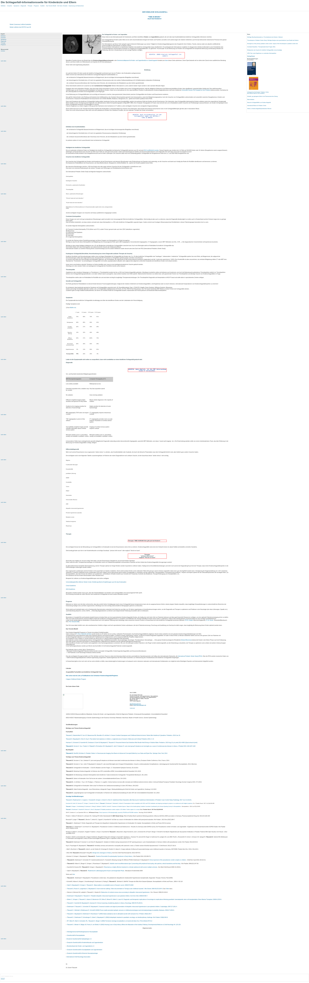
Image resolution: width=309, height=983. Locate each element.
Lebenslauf (132, 708)
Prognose (36, 5)
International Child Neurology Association (78, 957)
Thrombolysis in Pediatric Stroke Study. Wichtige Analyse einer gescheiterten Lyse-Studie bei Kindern (273, 40)
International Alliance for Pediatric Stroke (256, 105)
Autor (166, 60)
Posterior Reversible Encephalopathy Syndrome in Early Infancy (114, 856)
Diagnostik (23, 5)
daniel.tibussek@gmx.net (139, 705)
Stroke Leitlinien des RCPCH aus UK (20, 27)
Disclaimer (3, 979)
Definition (3, 5)
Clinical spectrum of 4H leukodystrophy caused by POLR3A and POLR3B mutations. (119, 812)
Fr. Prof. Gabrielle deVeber (83, 634)
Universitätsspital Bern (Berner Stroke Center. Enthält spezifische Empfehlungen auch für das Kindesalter (96, 582)
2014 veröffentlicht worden (151, 150)
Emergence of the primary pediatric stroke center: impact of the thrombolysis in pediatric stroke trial (272, 43)
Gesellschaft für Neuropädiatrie (76, 935)
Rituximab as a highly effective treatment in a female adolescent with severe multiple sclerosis (131, 867)
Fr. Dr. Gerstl (209, 620)
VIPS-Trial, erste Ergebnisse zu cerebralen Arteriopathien (261, 53)
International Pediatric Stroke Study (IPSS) (190, 656)
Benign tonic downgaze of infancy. (102, 852)
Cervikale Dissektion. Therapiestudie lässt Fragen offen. (261, 46)
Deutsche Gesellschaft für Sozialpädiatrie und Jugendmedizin (84, 949)
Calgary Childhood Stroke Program (76, 679)
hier (74, 874)
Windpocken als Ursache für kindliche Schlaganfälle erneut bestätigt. (264, 50)
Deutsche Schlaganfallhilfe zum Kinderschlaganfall (259, 102)
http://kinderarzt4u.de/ (135, 704)
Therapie (30, 5)
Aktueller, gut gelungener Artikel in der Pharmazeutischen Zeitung (262, 96)
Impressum (3, 978)
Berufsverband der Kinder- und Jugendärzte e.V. (80, 946)
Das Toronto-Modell (51, 5)
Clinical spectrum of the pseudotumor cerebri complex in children (167, 860)
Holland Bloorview (186, 640)
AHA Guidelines (70, 589)
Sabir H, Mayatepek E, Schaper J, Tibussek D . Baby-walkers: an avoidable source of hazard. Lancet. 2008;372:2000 (100, 885)
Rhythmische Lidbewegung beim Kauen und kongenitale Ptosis (106, 870)
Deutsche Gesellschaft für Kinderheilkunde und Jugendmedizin (85, 942)
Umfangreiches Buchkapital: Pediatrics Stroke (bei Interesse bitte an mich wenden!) (258, 93)
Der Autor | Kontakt (62, 5)
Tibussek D (69, 746)
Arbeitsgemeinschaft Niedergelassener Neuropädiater (82, 931)
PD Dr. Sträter (189, 620)
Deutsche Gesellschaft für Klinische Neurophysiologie (82, 953)
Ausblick (42, 5)
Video (167, 888)
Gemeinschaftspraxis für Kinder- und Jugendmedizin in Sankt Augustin (137, 60)
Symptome (16, 5)
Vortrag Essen (251, 56)
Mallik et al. (73, 307)
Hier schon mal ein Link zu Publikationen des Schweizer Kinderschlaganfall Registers (92, 675)
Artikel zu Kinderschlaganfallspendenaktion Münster (259, 108)
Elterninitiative (250, 99)
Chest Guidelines (71, 585)
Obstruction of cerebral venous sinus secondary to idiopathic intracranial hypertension (125, 892)
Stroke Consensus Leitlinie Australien (20, 24)
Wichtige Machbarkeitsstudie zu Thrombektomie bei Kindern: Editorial (265, 37)
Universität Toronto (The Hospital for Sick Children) (196, 90)
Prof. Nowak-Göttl (74, 621)
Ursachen (9, 5)
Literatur (3, 51)
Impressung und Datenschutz (76, 5)
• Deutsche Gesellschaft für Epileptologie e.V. (79, 939)
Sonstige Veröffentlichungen (74, 796)
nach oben (3, 61)
